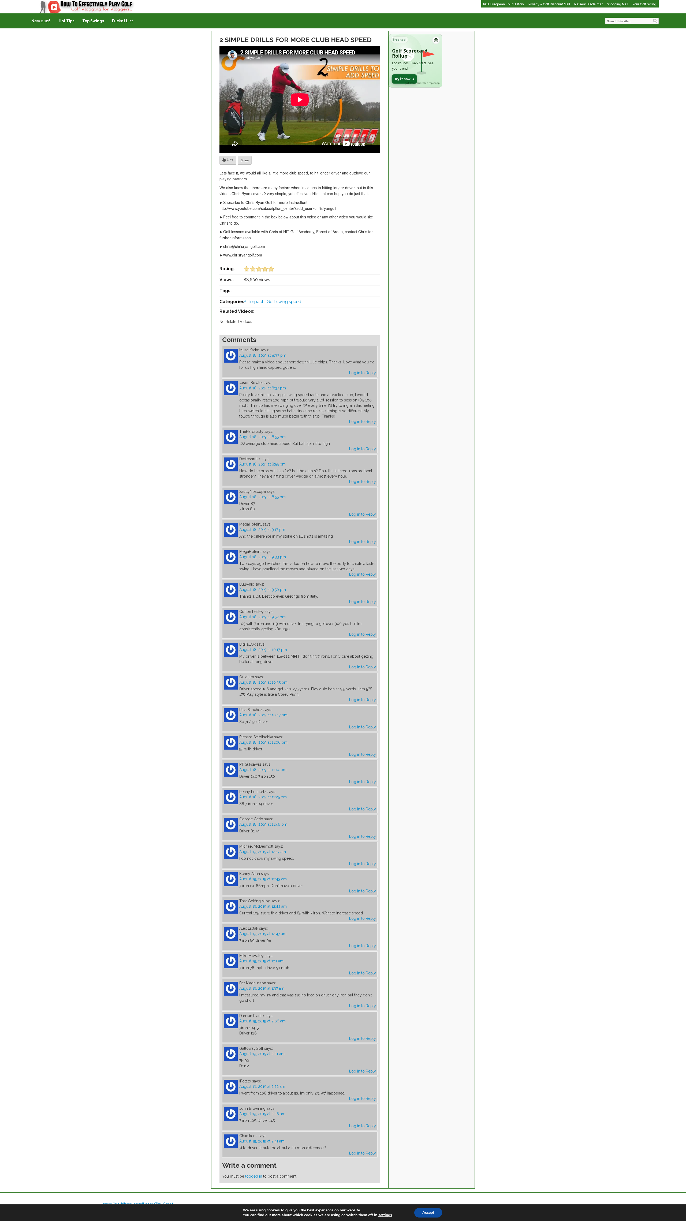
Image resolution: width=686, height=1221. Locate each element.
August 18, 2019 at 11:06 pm (263, 742)
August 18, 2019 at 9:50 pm (262, 589)
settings (385, 1215)
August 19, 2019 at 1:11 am (261, 961)
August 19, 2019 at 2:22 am (262, 1086)
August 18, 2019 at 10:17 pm (263, 649)
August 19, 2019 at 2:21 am (262, 1054)
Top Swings (93, 21)
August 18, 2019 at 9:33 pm (262, 557)
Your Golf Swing (644, 4)
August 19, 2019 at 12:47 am (262, 934)
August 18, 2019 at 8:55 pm (262, 437)
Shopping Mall (617, 4)
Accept (428, 1212)
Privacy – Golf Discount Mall (549, 4)
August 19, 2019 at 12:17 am (262, 852)
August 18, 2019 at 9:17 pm (262, 529)
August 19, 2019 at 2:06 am (262, 1021)
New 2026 (41, 21)
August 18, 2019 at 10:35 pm (263, 682)
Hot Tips (66, 21)
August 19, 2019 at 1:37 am (261, 988)
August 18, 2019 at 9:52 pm (262, 617)
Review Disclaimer (588, 4)
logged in (253, 1176)
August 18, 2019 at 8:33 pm (262, 355)
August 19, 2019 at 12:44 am (263, 906)
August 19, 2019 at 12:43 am (263, 879)
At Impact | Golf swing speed (272, 301)
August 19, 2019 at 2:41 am (262, 1141)
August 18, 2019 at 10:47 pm (263, 715)
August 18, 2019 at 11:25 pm (263, 797)
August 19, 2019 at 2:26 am (262, 1114)
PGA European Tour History (503, 4)
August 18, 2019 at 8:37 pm (262, 388)
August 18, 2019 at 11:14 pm (262, 770)
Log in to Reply (362, 373)
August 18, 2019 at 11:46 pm (263, 824)
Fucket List (122, 21)
